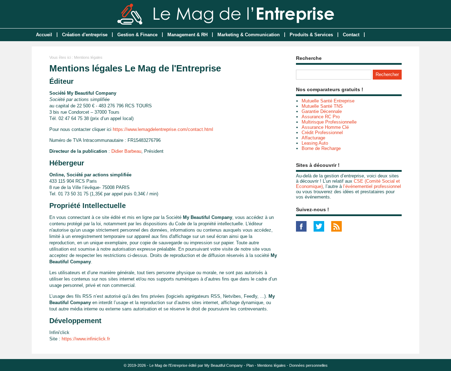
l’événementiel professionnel (372, 186)
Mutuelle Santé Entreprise (328, 100)
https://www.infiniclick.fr (86, 338)
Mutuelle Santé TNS (322, 106)
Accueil (44, 34)
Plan (250, 365)
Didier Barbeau (126, 151)
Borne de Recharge (321, 148)
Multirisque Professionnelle (329, 122)
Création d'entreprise (84, 34)
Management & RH (187, 34)
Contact (351, 34)
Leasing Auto (315, 143)
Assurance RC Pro (321, 116)
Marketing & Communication (248, 34)
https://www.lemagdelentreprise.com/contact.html (163, 129)
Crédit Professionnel (322, 132)
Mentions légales (271, 365)
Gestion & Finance (137, 34)
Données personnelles (308, 365)
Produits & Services (311, 34)
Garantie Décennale (322, 111)
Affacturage (313, 137)
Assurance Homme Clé (325, 127)
